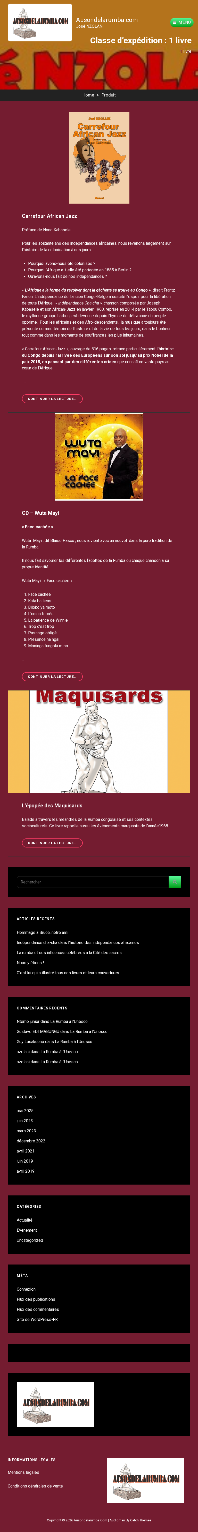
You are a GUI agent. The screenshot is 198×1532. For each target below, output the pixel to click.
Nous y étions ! (30, 962)
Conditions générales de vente (35, 1486)
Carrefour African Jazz (49, 216)
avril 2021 (26, 1151)
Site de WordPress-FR (37, 1319)
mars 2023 (26, 1130)
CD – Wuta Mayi (40, 513)
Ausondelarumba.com (107, 20)
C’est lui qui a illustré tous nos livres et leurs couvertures (68, 972)
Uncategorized (30, 1240)
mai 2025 (25, 1110)
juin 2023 (25, 1120)
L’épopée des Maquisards (52, 805)
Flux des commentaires (38, 1309)
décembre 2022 (31, 1141)
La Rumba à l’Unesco (69, 1021)
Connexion (26, 1289)
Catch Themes (140, 1520)
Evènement (27, 1230)
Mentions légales (23, 1472)
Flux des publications (36, 1299)
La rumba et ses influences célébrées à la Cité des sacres (69, 952)
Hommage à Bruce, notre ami (42, 932)
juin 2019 (25, 1161)
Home (88, 95)
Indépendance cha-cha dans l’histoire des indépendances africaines (78, 942)
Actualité (24, 1220)
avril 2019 (26, 1171)
